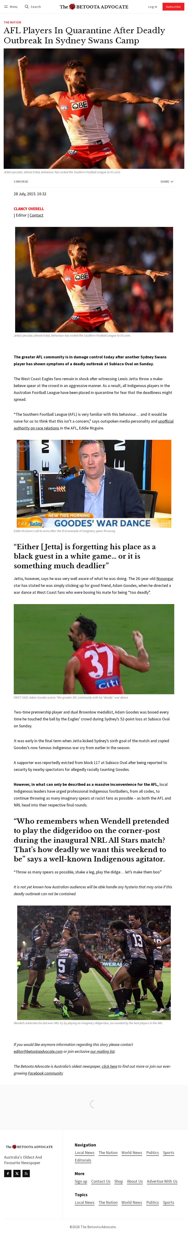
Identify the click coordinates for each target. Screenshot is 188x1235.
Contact (36, 215)
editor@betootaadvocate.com (38, 1051)
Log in (152, 7)
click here (109, 1066)
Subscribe (173, 7)
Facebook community (45, 1073)
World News (132, 1202)
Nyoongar (164, 578)
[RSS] (26, 1173)
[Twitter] (17, 1173)
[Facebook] (7, 1173)
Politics (152, 1202)
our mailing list (102, 1051)
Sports (168, 1202)
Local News (84, 1202)
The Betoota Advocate (98, 1226)
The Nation (12, 22)
